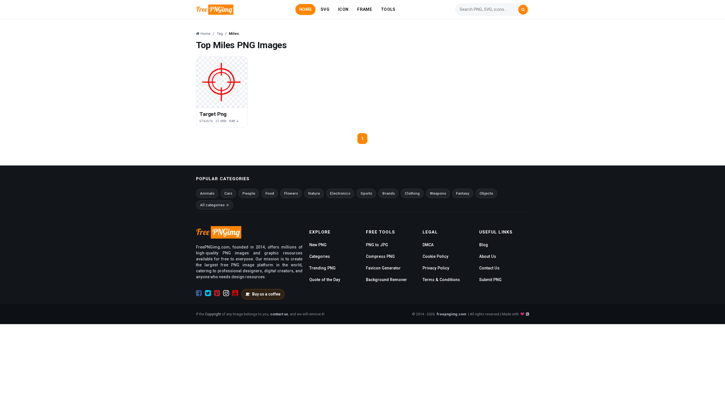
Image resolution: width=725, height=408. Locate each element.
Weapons (438, 193)
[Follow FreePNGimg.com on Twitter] (208, 293)
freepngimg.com (451, 314)
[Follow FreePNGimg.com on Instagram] (226, 293)
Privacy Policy (436, 268)
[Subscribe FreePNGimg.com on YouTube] (235, 293)
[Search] (523, 9)
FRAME (364, 9)
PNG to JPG (377, 245)
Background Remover (386, 280)
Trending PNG (322, 268)
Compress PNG (380, 256)
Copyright (213, 314)
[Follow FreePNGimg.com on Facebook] (199, 293)
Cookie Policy (435, 256)
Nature (314, 193)
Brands (388, 193)
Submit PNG (490, 280)
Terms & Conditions (441, 280)
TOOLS (388, 9)
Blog (483, 245)
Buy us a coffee (266, 294)
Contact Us (489, 268)
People (248, 193)
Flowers (291, 193)
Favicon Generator (383, 268)
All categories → (214, 205)
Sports (366, 193)
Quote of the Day (324, 280)
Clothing (412, 193)
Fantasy (462, 193)
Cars (228, 193)
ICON (343, 9)
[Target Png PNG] (222, 82)
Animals (207, 193)
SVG (325, 9)
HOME (305, 9)
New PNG (318, 245)
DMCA (428, 245)
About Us (487, 256)
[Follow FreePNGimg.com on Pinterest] (217, 293)
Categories (319, 256)
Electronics (340, 193)
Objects (486, 193)
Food (269, 193)
